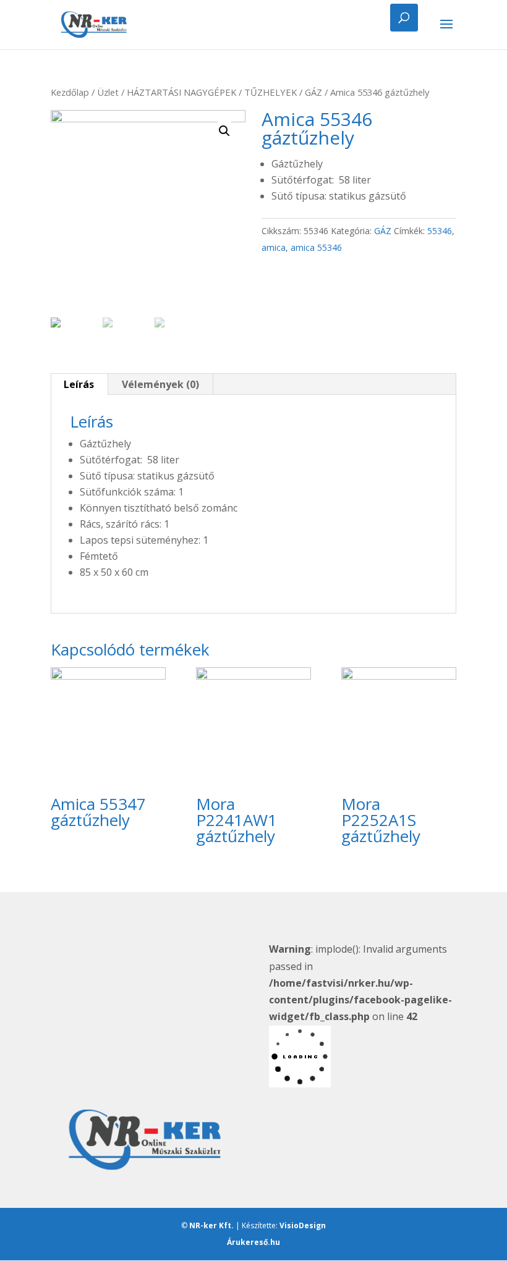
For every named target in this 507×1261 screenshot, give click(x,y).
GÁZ (313, 92)
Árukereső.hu (253, 1242)
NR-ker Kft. (211, 1225)
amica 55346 (316, 247)
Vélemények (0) (160, 384)
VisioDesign (302, 1225)
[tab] (79, 384)
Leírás (79, 384)
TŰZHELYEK (270, 92)
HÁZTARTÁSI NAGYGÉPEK (181, 92)
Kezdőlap (70, 92)
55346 (439, 231)
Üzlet (108, 92)
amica (274, 247)
